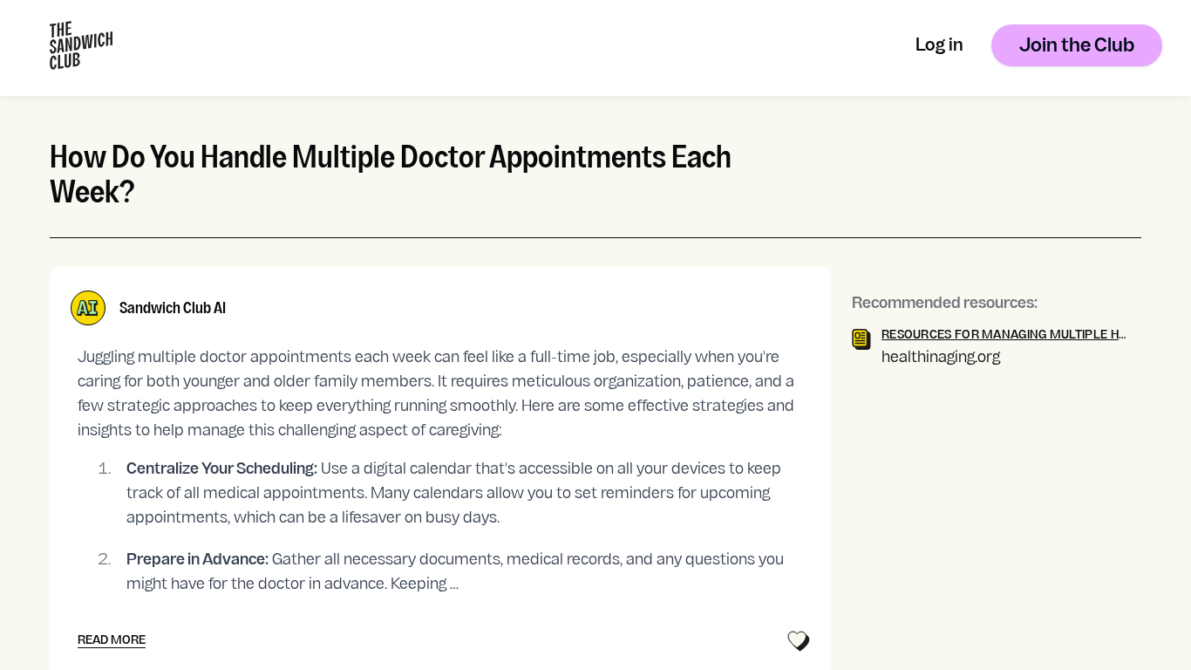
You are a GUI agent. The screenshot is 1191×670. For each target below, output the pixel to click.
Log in (939, 46)
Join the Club (1076, 47)
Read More (112, 640)
